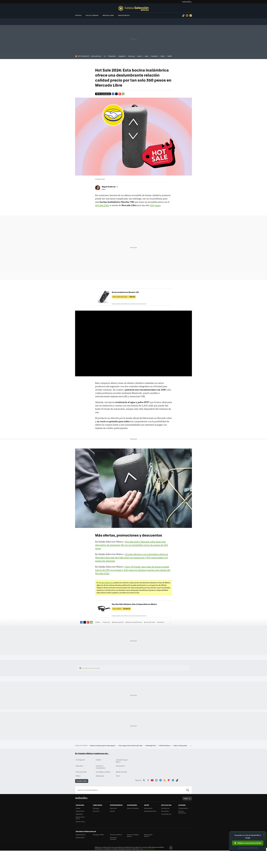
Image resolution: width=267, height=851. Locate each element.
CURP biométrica (165, 745)
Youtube (152, 780)
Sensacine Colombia (113, 838)
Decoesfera (165, 811)
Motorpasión (148, 808)
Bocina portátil (118, 622)
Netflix (170, 56)
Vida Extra (96, 811)
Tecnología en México (103, 772)
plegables (122, 56)
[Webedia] (187, 1)
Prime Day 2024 (81, 772)
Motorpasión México (148, 835)
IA (104, 56)
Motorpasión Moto (150, 811)
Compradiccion (166, 814)
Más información (149, 849)
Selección (133, 8)
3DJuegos (96, 808)
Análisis (98, 760)
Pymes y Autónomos (182, 812)
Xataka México (80, 835)
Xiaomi (139, 56)
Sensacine (113, 808)
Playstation (112, 56)
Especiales (79, 766)
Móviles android (121, 772)
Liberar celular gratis (180, 745)
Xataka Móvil (80, 811)
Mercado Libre (108, 15)
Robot (163, 56)
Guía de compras (92, 15)
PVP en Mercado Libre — (124, 297)
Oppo (146, 56)
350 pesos (155, 205)
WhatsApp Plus (151, 745)
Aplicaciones (120, 766)
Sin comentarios (104, 94)
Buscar (188, 790)
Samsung (131, 56)
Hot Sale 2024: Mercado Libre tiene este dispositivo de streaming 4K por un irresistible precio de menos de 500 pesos (131, 545)
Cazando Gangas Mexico (122, 761)
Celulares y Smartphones (100, 767)
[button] (109, 186)
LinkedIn (173, 780)
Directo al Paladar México (133, 835)
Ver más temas (81, 781)
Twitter (116, 94)
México (78, 776)
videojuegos (100, 776)
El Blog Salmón (183, 808)
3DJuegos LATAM (98, 835)
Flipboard (119, 94)
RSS (164, 780)
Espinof (112, 811)
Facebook (154, 56)
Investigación (80, 760)
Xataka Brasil (80, 837)
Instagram (187, 15)
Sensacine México (116, 835)
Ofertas (78, 15)
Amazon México (124, 15)
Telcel (118, 776)
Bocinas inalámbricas (134, 622)
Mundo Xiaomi (80, 822)
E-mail (123, 94)
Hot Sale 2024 (102, 205)
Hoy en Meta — (121, 609)
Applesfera (79, 814)
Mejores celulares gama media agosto (103, 745)
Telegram (190, 15)
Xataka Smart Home (80, 818)
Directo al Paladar (133, 808)
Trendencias (165, 808)
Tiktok (183, 15)
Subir (186, 798)
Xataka (78, 808)
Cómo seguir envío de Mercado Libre (131, 745)
